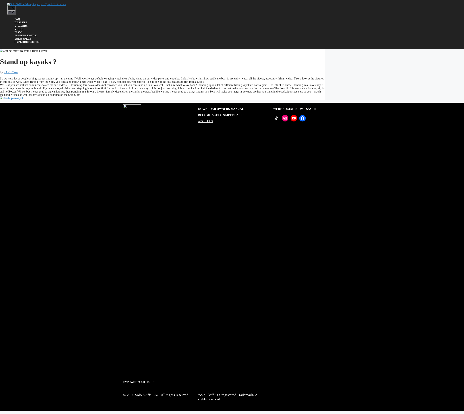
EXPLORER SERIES (27, 42)
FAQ (17, 19)
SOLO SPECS (22, 38)
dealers (20, 22)
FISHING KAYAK (25, 35)
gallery (21, 25)
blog (18, 32)
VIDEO (19, 29)
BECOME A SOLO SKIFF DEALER (221, 115)
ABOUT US (205, 121)
